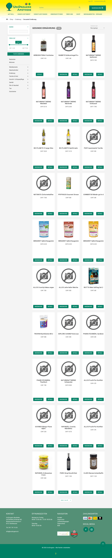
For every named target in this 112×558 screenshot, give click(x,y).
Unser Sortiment (24, 14)
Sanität (11, 82)
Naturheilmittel (13, 70)
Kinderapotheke (57, 14)
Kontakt (59, 517)
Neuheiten (12, 59)
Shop (78, 14)
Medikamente (13, 67)
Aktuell (11, 14)
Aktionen (12, 62)
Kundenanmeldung (100, 1)
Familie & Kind (13, 76)
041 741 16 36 (13, 527)
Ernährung (18, 19)
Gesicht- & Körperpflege (16, 79)
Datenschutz (61, 523)
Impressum (60, 519)
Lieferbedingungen (63, 521)
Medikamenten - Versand (93, 14)
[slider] (9, 44)
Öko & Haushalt (14, 85)
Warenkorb (63, 74)
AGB (58, 525)
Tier (10, 88)
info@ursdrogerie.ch (12, 531)
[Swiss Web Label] (74, 533)
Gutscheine (12, 91)
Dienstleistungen (40, 14)
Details (39, 74)
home (7, 19)
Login (90, 1)
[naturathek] (63, 533)
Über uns (69, 14)
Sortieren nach (94, 25)
